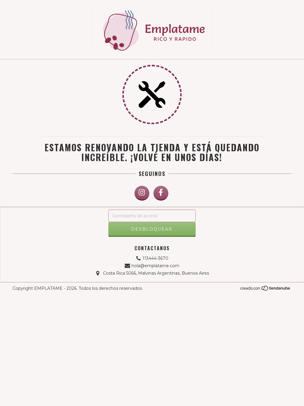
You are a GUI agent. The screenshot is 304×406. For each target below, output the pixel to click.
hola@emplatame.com (155, 265)
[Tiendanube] (266, 290)
